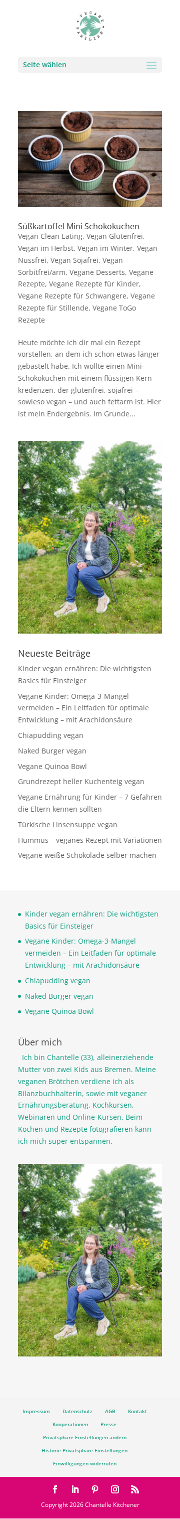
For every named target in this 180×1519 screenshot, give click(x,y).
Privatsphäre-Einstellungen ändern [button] (84, 1437)
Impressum (36, 1411)
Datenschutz (77, 1411)
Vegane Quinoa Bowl (52, 766)
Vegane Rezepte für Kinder (94, 283)
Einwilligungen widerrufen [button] (84, 1463)
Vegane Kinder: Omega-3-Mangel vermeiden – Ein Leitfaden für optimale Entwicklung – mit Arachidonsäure (83, 708)
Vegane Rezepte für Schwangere (72, 295)
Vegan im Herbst (46, 248)
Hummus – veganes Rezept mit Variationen (90, 840)
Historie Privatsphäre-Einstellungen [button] (85, 1450)
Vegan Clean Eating (50, 236)
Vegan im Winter (105, 248)
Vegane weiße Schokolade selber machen (87, 855)
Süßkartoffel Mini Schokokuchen (79, 226)
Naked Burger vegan (52, 750)
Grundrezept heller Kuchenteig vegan (81, 781)
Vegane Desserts (97, 272)
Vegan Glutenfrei (114, 236)
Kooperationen (70, 1424)
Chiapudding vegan (51, 735)
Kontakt (137, 1411)
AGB (110, 1411)
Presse (108, 1424)
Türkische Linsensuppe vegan (68, 824)
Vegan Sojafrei (74, 260)
